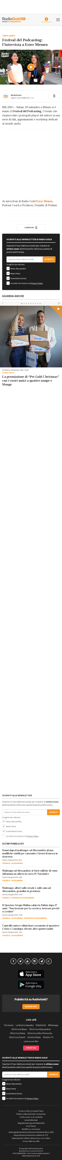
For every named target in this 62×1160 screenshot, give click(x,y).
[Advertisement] (31, 163)
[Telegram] (42, 961)
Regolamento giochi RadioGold (31, 1123)
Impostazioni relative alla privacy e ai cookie (31, 1138)
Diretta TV (48, 1037)
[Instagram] (34, 961)
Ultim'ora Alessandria (40, 1029)
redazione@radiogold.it (41, 1153)
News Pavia (15, 273)
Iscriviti (49, 259)
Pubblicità (41, 1025)
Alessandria (17, 863)
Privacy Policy (37, 283)
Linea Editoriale (31, 1120)
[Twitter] (20, 961)
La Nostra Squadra (25, 1025)
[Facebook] (13, 961)
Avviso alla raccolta (31, 1141)
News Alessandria (18, 268)
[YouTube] (27, 961)
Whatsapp (53, 1025)
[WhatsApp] (49, 961)
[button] (59, 303)
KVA (38, 1156)
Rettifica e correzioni (31, 1129)
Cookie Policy (38, 1111)
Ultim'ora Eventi (17, 1037)
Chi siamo (9, 1025)
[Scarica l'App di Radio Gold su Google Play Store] (31, 985)
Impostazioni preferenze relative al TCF (31, 1135)
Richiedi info (31, 1006)
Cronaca (6, 863)
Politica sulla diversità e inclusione (31, 1114)
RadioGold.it (38, 1148)
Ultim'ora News (19, 1029)
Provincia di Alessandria (22, 898)
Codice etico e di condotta (31, 1117)
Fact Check (31, 1126)
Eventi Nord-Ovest (18, 278)
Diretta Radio (34, 1037)
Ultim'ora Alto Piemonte (39, 1033)
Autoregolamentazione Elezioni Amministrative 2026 (31, 1132)
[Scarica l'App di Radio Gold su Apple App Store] (31, 974)
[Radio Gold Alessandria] (14, 19)
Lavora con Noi (31, 1041)
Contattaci (31, 1048)
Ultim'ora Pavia (17, 1033)
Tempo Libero (8, 35)
